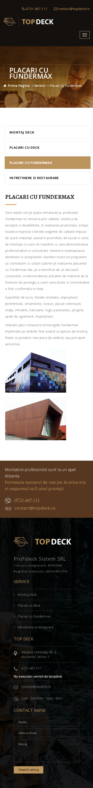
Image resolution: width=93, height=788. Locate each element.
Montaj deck (21, 132)
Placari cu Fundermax (30, 162)
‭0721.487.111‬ (36, 8)
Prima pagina (19, 85)
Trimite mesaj (28, 770)
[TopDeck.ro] (29, 22)
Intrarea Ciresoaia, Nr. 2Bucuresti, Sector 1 (38, 654)
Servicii (39, 85)
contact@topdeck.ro (74, 8)
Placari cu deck (24, 147)
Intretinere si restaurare (34, 177)
